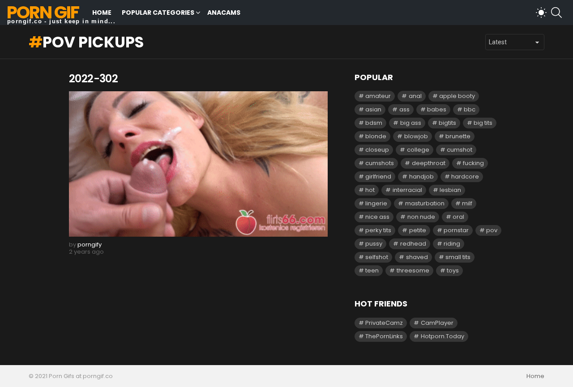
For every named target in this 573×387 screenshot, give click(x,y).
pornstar (456, 230)
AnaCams (223, 12)
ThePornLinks (384, 336)
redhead (413, 243)
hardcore (465, 176)
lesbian (450, 190)
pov (491, 230)
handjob (421, 176)
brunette (457, 136)
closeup (377, 149)
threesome (413, 270)
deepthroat (428, 163)
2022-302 (93, 78)
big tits (483, 123)
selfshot (376, 257)
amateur (378, 96)
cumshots (379, 163)
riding (452, 243)
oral (458, 217)
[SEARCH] (556, 12)
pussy (373, 243)
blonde (375, 136)
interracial (407, 190)
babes (436, 109)
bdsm (373, 123)
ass (404, 109)
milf (467, 203)
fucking (473, 163)
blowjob (416, 136)
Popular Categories (158, 12)
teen (372, 270)
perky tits (378, 230)
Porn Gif (43, 12)
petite (417, 230)
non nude (421, 217)
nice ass (377, 217)
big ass (410, 123)
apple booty (457, 96)
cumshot (459, 149)
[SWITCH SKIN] (541, 12)
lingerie (376, 203)
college (418, 149)
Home (101, 12)
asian (373, 109)
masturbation (425, 203)
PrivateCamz (384, 323)
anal (415, 96)
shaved (417, 257)
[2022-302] (198, 164)
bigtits (447, 123)
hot (370, 190)
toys (453, 270)
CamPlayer (437, 323)
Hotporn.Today (442, 336)
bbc (469, 109)
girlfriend (378, 176)
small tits (457, 257)
